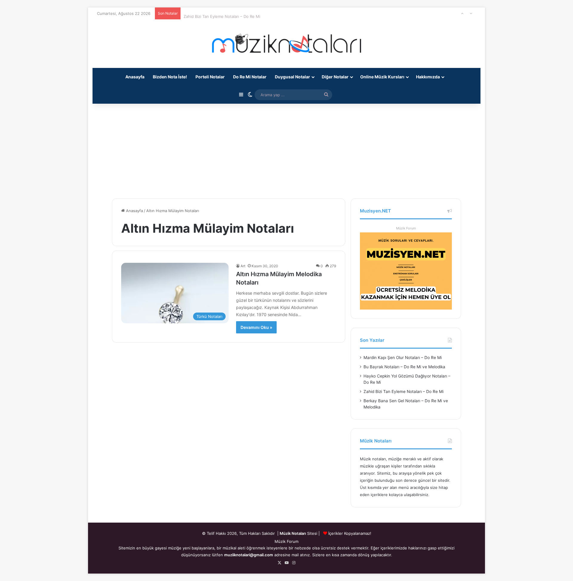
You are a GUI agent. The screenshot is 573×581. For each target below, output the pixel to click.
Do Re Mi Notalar (250, 76)
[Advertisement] (286, 147)
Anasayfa (134, 76)
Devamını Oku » (256, 327)
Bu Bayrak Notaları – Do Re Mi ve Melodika (404, 366)
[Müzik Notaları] (286, 43)
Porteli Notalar (210, 76)
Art (243, 266)
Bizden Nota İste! (170, 76)
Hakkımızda (428, 76)
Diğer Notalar (335, 76)
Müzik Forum (406, 228)
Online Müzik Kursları (382, 76)
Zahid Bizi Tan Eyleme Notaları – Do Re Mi (222, 13)
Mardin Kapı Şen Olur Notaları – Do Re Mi (402, 357)
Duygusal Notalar (292, 76)
